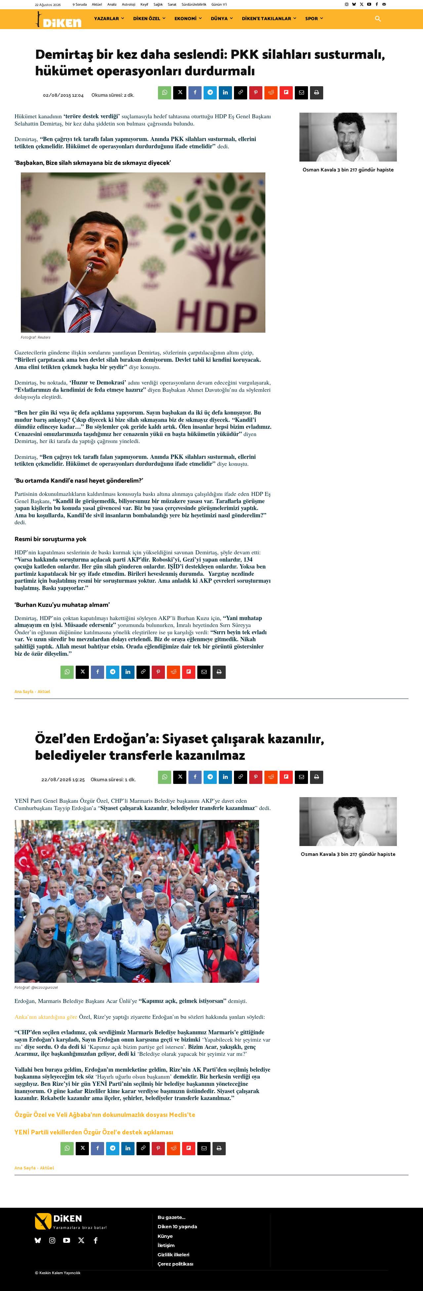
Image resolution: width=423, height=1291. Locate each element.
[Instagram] (346, 5)
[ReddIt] (271, 92)
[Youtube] (369, 5)
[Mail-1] (384, 5)
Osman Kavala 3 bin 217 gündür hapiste (348, 170)
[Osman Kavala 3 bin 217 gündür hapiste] (348, 137)
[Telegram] (210, 92)
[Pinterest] (255, 92)
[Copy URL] (240, 92)
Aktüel (44, 691)
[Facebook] (376, 5)
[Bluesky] (354, 5)
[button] (378, 19)
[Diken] (58, 19)
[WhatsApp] (164, 92)
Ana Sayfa (24, 691)
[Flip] (286, 92)
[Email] (301, 92)
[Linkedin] (225, 92)
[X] (179, 92)
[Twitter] (361, 5)
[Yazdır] (316, 92)
